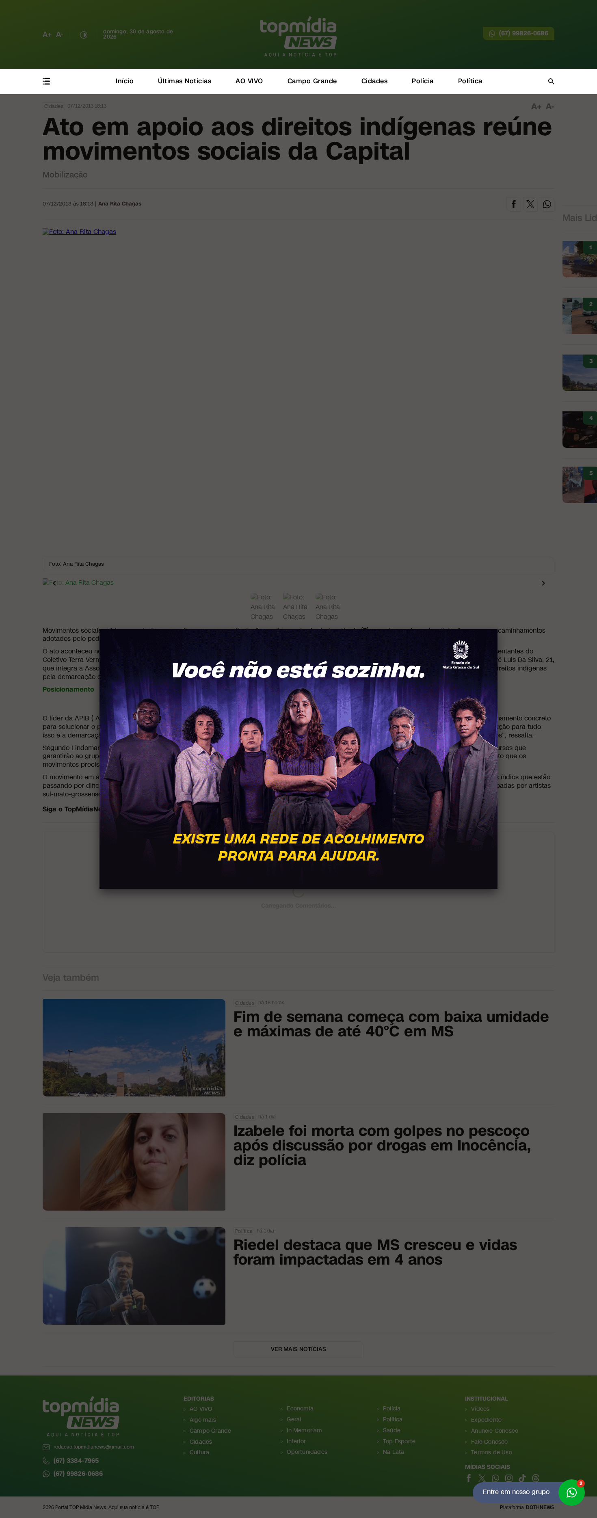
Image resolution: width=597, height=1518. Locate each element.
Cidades (374, 81)
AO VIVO (249, 81)
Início (125, 81)
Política (470, 81)
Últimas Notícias (184, 81)
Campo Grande (312, 81)
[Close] (497, 629)
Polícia (423, 81)
